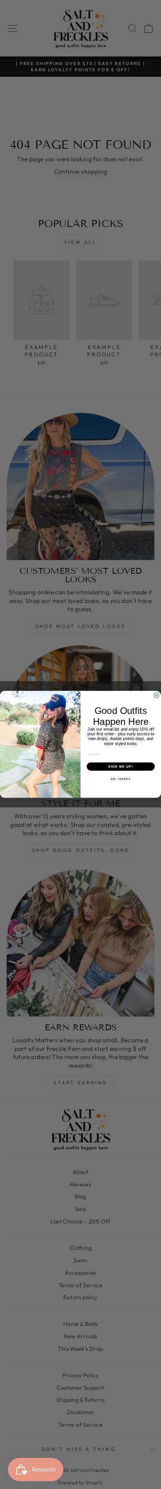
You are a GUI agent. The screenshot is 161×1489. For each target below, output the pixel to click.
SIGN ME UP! (120, 766)
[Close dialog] (156, 695)
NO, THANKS (121, 779)
